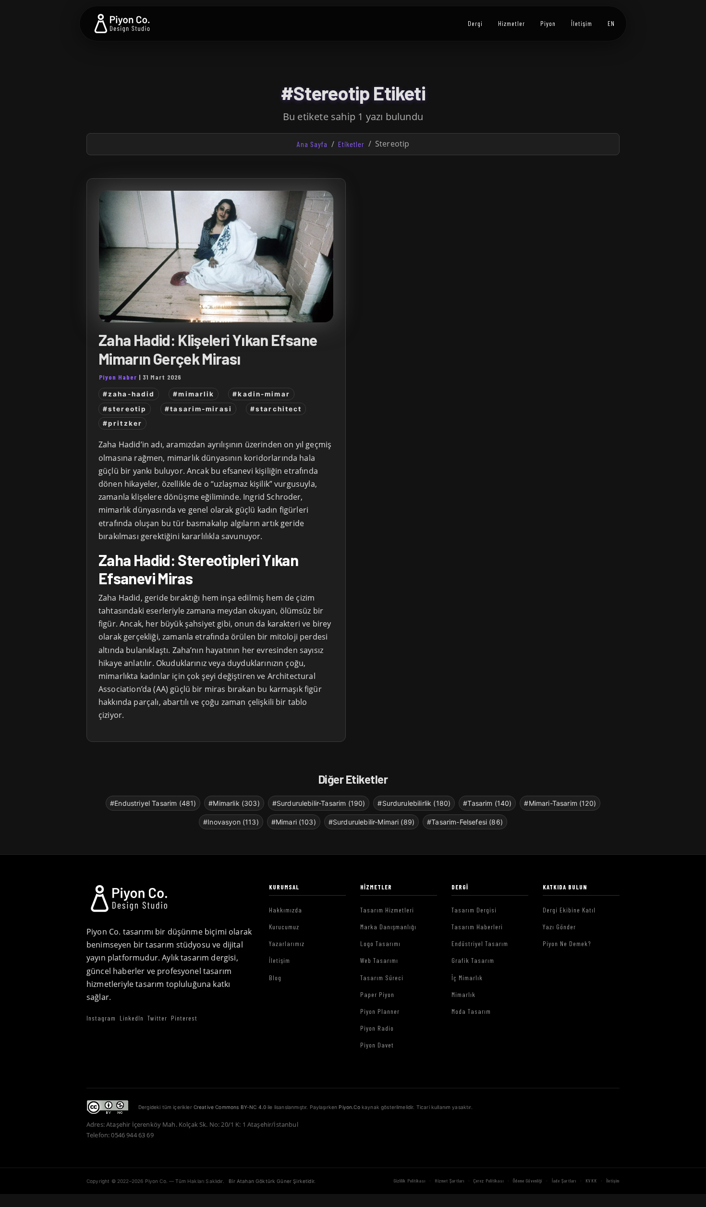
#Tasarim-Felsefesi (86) (465, 822)
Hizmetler (511, 23)
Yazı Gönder (559, 927)
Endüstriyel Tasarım (479, 943)
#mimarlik (193, 394)
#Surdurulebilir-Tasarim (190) (318, 803)
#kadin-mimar (261, 394)
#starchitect (276, 409)
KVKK (591, 1180)
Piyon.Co (349, 1107)
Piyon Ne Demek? (567, 943)
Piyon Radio (377, 1028)
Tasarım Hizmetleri (387, 910)
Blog (275, 977)
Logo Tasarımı (380, 943)
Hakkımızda (285, 910)
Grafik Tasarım (472, 960)
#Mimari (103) (293, 822)
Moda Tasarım (471, 1011)
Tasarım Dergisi (474, 910)
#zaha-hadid (129, 394)
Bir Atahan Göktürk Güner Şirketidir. (272, 1181)
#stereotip (124, 409)
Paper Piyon (377, 994)
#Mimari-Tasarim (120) (560, 803)
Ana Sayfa (312, 143)
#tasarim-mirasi (198, 409)
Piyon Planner (380, 1011)
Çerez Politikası (489, 1180)
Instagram (101, 1018)
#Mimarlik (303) (233, 803)
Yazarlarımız (286, 943)
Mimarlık (463, 994)
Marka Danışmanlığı (388, 927)
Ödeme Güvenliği (527, 1180)
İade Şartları (564, 1180)
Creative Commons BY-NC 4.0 (230, 1107)
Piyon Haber (118, 377)
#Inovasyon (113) (231, 822)
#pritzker (122, 423)
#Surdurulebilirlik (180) (413, 803)
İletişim (581, 23)
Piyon (548, 23)
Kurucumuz (284, 927)
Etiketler (351, 143)
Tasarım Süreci (381, 977)
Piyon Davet (377, 1045)
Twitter (157, 1018)
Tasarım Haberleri (477, 927)
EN (611, 23)
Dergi (475, 23)
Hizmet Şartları (449, 1180)
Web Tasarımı (379, 960)
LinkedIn (132, 1018)
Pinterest (184, 1018)
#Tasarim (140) (487, 803)
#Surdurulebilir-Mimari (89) (371, 822)
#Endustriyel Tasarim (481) (153, 803)
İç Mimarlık (467, 977)
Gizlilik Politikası (410, 1180)
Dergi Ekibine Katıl (569, 910)
